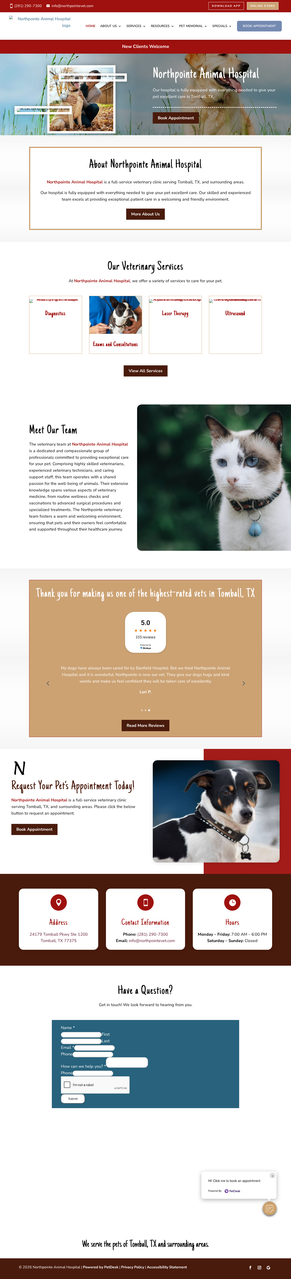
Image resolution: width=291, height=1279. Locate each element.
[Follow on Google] (268, 1267)
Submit (73, 1099)
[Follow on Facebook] (250, 1267)
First (106, 1034)
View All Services (146, 371)
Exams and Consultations (115, 345)
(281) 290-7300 (28, 5)
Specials (219, 26)
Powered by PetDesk (100, 1267)
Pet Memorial (191, 26)
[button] (269, 1208)
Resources (160, 26)
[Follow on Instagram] (259, 1267)
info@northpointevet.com (72, 5)
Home (90, 26)
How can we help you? (83, 1066)
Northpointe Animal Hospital (75, 182)
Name (68, 1027)
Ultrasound (235, 314)
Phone (67, 1054)
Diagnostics (55, 314)
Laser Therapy (175, 314)
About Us (108, 26)
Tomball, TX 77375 (59, 940)
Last (106, 1041)
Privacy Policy (132, 1267)
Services (133, 26)
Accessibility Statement (167, 1267)
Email (67, 1047)
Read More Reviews (145, 725)
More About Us (145, 214)
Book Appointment (259, 26)
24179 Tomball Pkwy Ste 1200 (59, 934)
